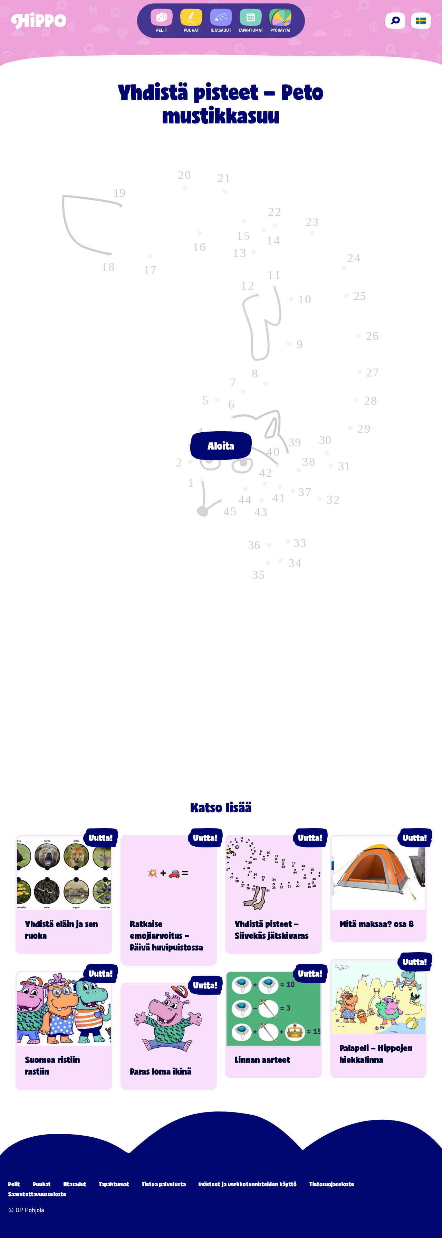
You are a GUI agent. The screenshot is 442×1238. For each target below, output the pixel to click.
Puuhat (42, 1184)
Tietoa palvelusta (164, 1184)
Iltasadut (75, 1184)
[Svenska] (421, 20)
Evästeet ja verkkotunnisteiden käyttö (248, 1184)
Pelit (14, 1184)
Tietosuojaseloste (331, 1184)
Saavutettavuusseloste (37, 1194)
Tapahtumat (114, 1184)
